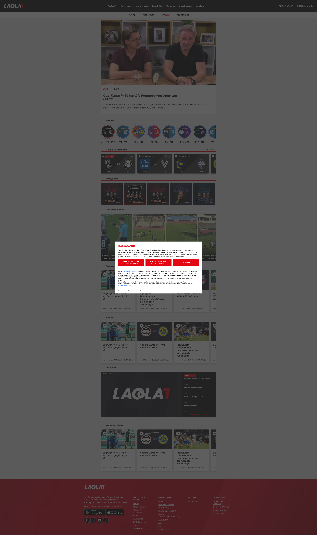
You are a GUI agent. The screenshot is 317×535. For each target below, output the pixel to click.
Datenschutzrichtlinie (135, 291)
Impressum (122, 291)
